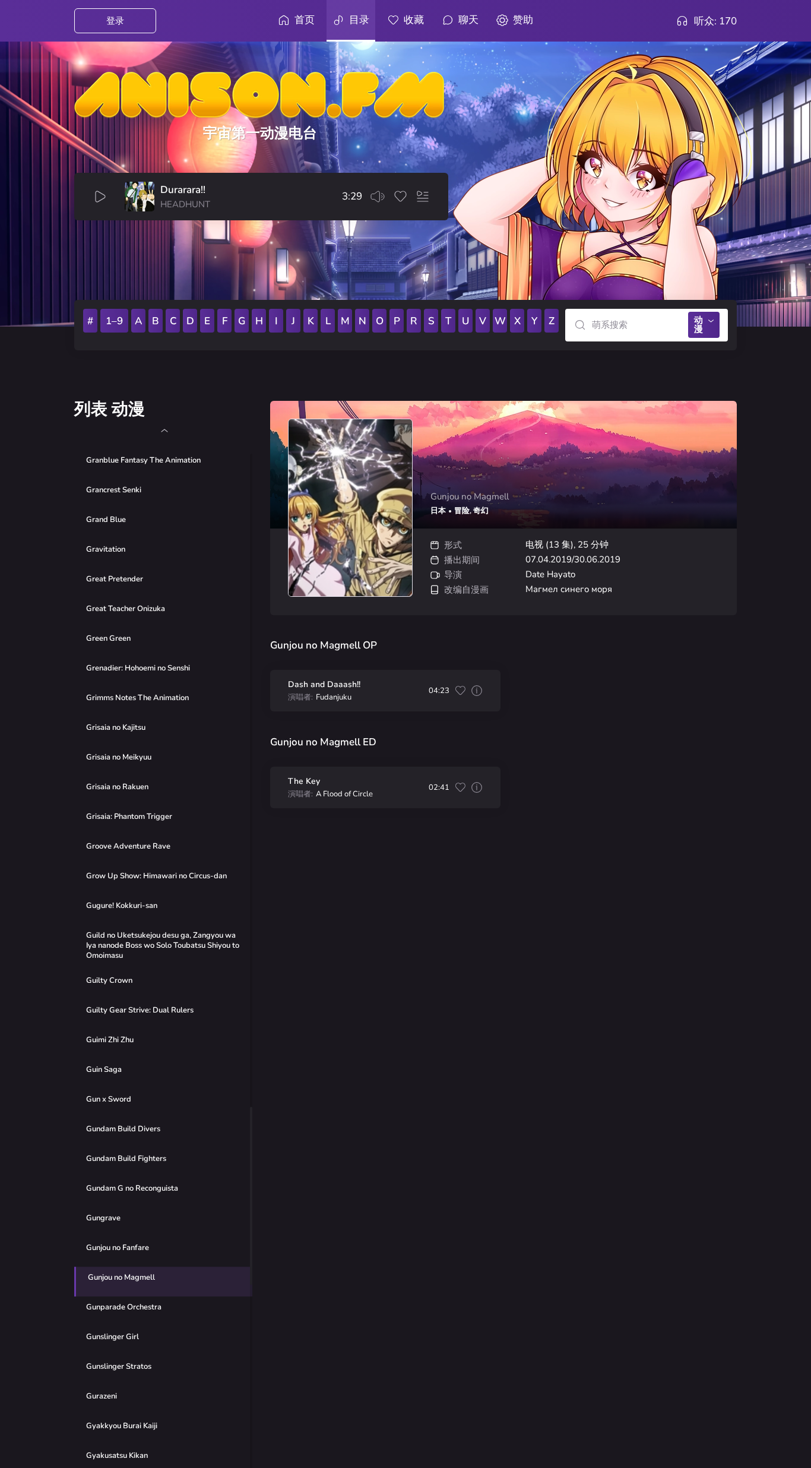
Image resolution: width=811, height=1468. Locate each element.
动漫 (698, 324)
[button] (164, 430)
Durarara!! (182, 190)
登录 (115, 21)
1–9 (114, 321)
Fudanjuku (333, 697)
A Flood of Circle (344, 794)
